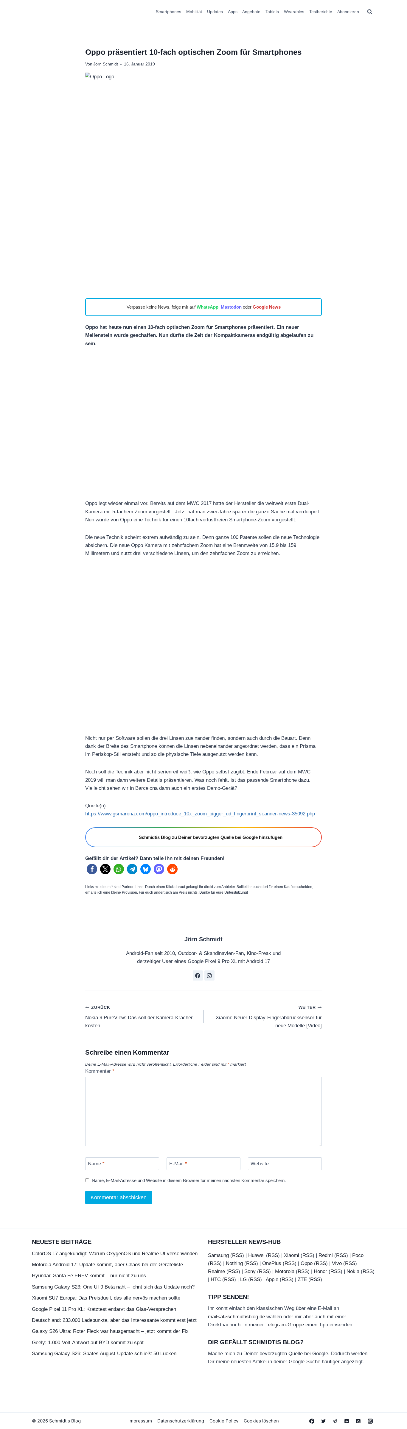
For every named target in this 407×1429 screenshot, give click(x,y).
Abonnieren (348, 11)
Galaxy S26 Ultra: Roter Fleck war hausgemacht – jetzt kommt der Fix (110, 1331)
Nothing (234, 1263)
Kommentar (99, 1071)
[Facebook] (312, 1421)
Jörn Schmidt (105, 64)
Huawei (256, 1255)
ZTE (302, 1279)
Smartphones (168, 11)
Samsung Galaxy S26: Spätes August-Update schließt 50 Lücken (104, 1353)
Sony (250, 1271)
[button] (92, 869)
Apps (232, 11)
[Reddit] (347, 1421)
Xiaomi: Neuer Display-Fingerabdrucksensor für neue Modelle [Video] (269, 1017)
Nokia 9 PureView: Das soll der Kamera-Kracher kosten (139, 1017)
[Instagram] (370, 1421)
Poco (357, 1255)
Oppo (307, 1263)
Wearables (294, 11)
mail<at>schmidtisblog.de (236, 1316)
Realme (216, 1271)
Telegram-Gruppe (284, 1325)
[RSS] (358, 1421)
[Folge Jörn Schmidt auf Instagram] (209, 975)
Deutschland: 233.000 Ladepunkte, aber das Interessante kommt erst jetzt (114, 1320)
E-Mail (178, 1164)
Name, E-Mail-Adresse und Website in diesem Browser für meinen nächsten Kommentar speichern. (189, 1180)
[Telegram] (335, 1421)
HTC (216, 1279)
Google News (267, 306)
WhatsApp (207, 306)
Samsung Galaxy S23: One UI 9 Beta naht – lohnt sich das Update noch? (113, 1287)
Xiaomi (291, 1255)
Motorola (284, 1271)
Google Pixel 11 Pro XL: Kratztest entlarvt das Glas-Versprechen (104, 1309)
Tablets (272, 11)
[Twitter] (324, 1421)
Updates (215, 11)
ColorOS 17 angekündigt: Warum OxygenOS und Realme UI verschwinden (115, 1253)
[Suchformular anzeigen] (369, 12)
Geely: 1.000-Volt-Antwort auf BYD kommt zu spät (88, 1342)
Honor (320, 1271)
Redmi (326, 1255)
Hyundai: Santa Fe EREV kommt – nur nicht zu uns (89, 1275)
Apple (272, 1279)
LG (243, 1279)
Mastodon (231, 306)
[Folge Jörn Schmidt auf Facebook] (198, 975)
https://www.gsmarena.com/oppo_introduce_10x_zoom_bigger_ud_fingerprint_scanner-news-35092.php (200, 814)
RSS (237, 1255)
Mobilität (194, 11)
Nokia (353, 1271)
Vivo (337, 1263)
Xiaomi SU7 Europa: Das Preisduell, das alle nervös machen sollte (106, 1298)
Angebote (251, 11)
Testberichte (320, 11)
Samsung (218, 1255)
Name (96, 1164)
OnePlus (271, 1263)
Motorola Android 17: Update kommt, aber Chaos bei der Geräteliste (107, 1264)
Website (260, 1164)
